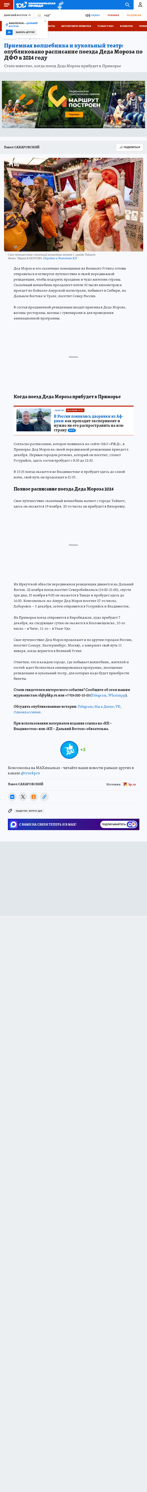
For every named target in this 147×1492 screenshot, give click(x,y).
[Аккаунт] (140, 5)
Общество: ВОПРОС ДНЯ (29, 811)
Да (9, 32)
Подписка (134, 15)
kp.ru (132, 784)
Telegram (98, 695)
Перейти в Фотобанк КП (60, 258)
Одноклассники (27, 712)
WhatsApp (116, 695)
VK (117, 706)
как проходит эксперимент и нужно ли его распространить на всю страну (88, 423)
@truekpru (30, 773)
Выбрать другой (25, 32)
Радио (95, 15)
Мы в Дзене (104, 706)
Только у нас (105, 26)
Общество (59, 410)
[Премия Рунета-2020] (59, 5)
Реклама (113, 15)
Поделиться (132, 147)
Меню (6, 5)
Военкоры (126, 26)
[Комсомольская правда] (35, 4)
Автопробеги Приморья (76, 26)
